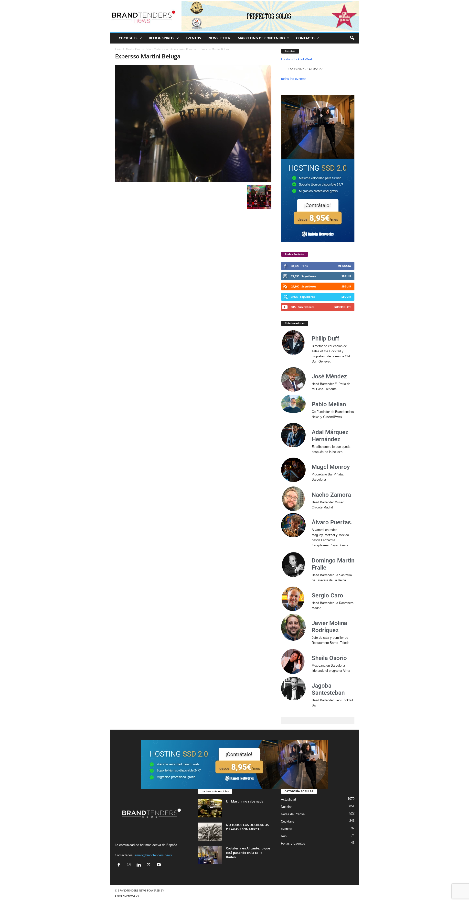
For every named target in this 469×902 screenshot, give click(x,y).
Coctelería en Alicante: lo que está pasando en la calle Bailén (248, 852)
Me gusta (344, 266)
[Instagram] (130, 865)
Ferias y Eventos (293, 843)
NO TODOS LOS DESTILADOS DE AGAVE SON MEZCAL (247, 827)
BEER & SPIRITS (161, 38)
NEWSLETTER (219, 38)
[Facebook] (120, 865)
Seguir (346, 276)
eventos (286, 829)
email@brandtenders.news (153, 855)
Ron (284, 836)
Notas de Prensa (293, 814)
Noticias (286, 807)
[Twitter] (150, 865)
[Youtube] (159, 865)
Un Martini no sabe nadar (245, 801)
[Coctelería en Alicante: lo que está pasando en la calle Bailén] (210, 855)
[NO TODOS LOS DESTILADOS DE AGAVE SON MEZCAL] (210, 832)
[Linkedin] (140, 865)
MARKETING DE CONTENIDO (261, 38)
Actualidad (288, 799)
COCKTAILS (128, 38)
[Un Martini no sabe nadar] (210, 808)
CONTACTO (305, 38)
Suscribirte (342, 307)
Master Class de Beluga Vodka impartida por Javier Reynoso (161, 49)
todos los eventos (293, 79)
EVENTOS (193, 38)
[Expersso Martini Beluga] (193, 123)
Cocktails (287, 821)
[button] (352, 38)
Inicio (118, 49)
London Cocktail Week (297, 59)
